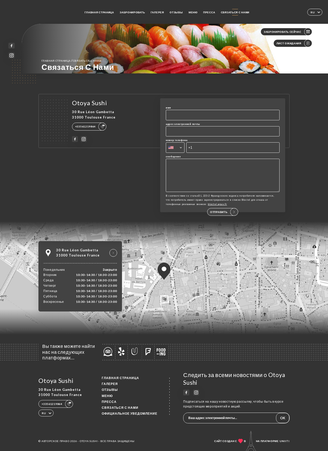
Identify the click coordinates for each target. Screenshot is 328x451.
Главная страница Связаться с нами (71, 60)
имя (168, 107)
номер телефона (177, 140)
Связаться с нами (235, 12)
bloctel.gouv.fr (217, 204)
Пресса (209, 12)
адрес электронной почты (183, 124)
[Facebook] (11, 46)
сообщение (173, 156)
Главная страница (99, 12)
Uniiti (285, 441)
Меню (193, 12)
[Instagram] (11, 55)
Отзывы (176, 12)
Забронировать (132, 12)
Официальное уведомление (129, 413)
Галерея (157, 12)
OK (282, 418)
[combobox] (175, 147)
